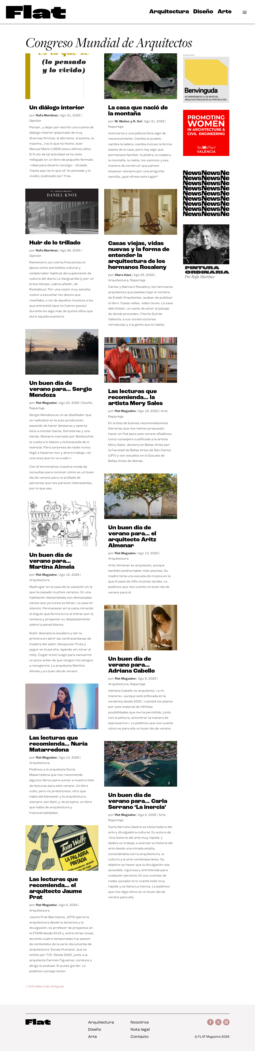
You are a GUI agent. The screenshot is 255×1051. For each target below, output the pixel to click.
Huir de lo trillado (54, 243)
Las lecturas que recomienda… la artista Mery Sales (135, 398)
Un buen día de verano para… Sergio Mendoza (60, 389)
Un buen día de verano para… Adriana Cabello (131, 665)
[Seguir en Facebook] (210, 1022)
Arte (224, 13)
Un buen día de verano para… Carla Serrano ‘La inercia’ (137, 801)
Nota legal (140, 1030)
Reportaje (37, 408)
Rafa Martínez (47, 115)
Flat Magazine (46, 403)
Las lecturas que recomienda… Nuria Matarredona (58, 744)
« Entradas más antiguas (45, 986)
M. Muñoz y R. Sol (128, 121)
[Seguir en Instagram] (226, 1022)
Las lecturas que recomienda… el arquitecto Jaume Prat (55, 889)
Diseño (203, 13)
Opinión (35, 121)
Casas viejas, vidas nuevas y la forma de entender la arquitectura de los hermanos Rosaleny (138, 256)
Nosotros (139, 1023)
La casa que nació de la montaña (138, 111)
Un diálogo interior (56, 108)
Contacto (139, 1037)
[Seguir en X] (218, 1022)
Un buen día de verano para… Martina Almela (51, 561)
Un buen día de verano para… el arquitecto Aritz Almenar (132, 537)
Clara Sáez (123, 275)
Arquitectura (169, 13)
